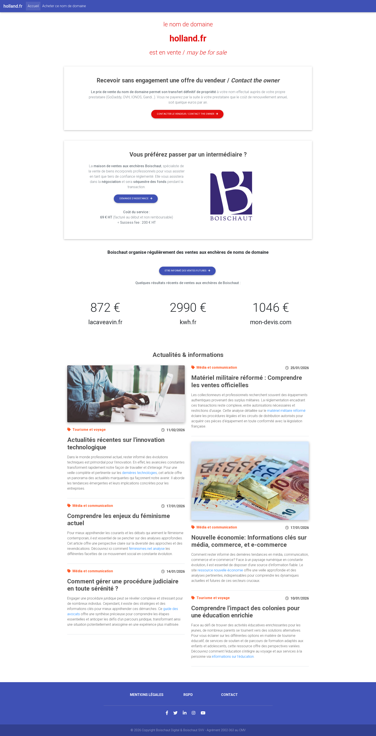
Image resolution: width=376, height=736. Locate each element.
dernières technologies (139, 473)
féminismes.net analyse (147, 549)
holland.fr (188, 38)
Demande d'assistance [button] (133, 198)
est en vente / (188, 52)
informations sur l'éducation (233, 656)
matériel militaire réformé (286, 411)
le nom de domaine (188, 24)
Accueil (34, 6)
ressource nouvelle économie (220, 570)
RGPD (188, 695)
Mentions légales (146, 695)
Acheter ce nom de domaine (64, 6)
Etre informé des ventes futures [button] (185, 270)
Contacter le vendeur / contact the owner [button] (185, 113)
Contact (229, 695)
